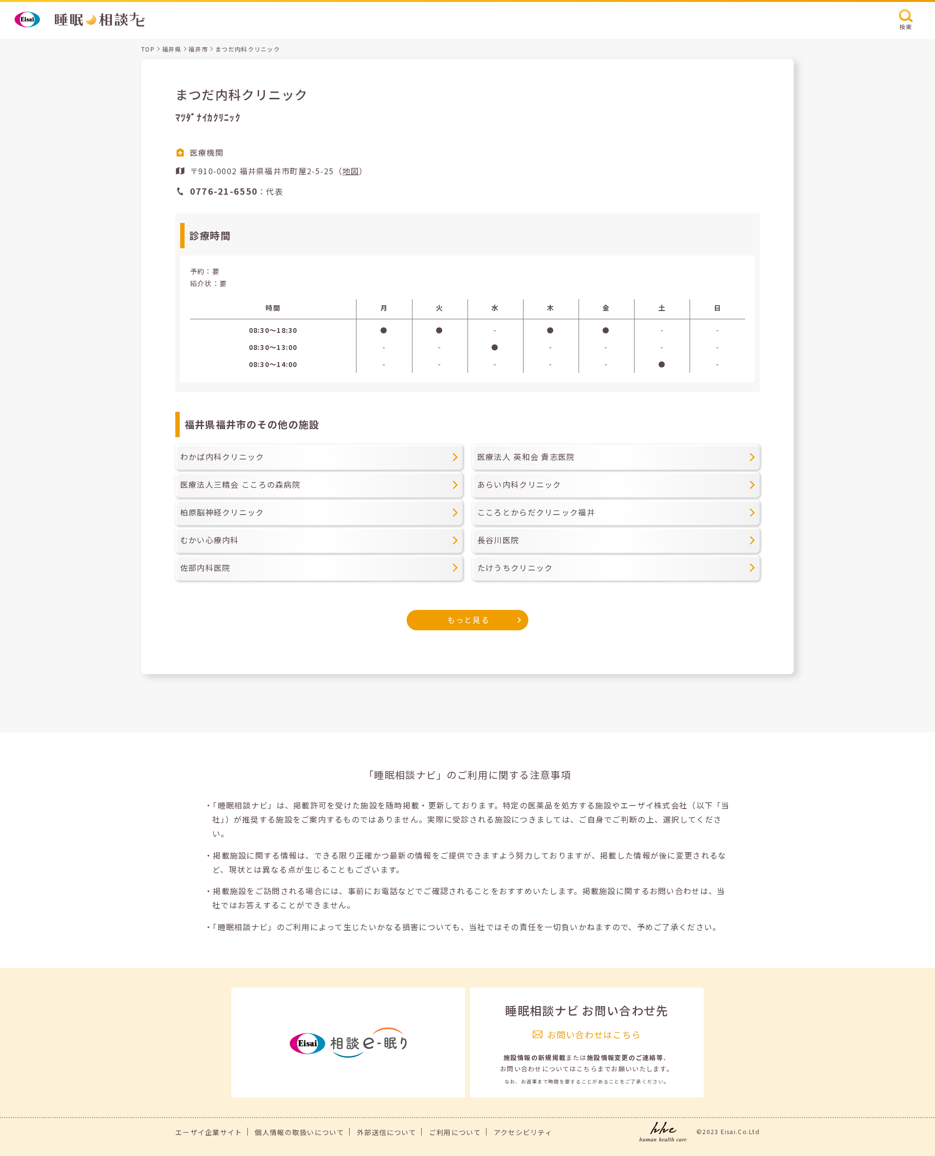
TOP (148, 49)
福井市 (198, 49)
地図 (350, 171)
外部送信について (386, 1132)
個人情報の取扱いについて (299, 1132)
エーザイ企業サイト (209, 1132)
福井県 (172, 49)
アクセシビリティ (523, 1132)
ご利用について (455, 1132)
